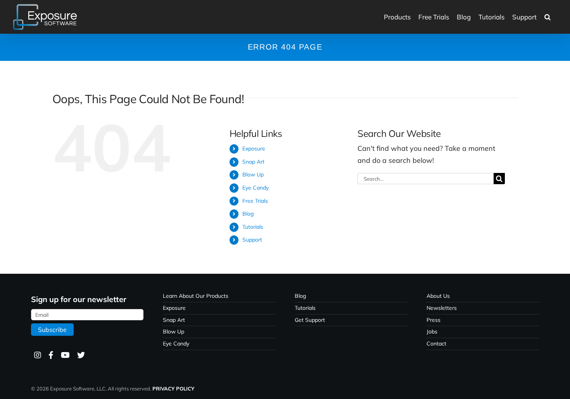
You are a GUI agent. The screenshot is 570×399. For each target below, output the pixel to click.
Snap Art (253, 161)
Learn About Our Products (195, 295)
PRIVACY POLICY (173, 388)
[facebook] (50, 355)
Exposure (253, 148)
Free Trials (255, 200)
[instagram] (37, 355)
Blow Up (253, 174)
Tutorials (252, 226)
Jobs (432, 331)
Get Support (310, 319)
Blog (248, 213)
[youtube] (65, 355)
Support (252, 239)
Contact (436, 343)
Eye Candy (255, 187)
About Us (438, 295)
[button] (547, 17)
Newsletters (442, 307)
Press (433, 319)
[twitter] (80, 355)
